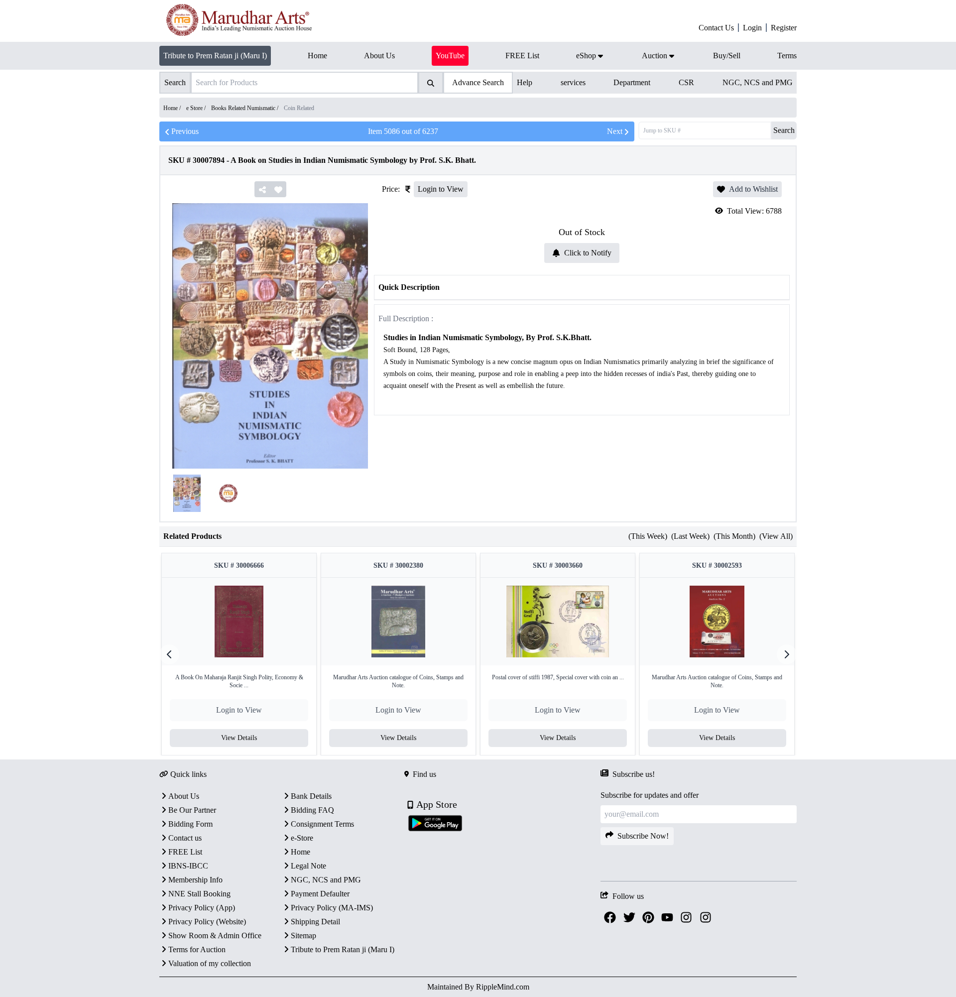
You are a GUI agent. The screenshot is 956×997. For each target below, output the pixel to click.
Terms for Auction (197, 949)
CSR (686, 82)
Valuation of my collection (209, 963)
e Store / (196, 108)
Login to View (441, 189)
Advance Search (478, 82)
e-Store (302, 838)
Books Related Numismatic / (245, 108)
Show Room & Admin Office (214, 935)
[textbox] (581, 368)
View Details (239, 738)
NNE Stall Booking (199, 893)
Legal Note (308, 866)
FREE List (185, 852)
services (573, 82)
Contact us (185, 838)
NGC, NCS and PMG (757, 82)
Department (631, 82)
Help (524, 82)
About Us (183, 796)
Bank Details (311, 796)
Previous (185, 131)
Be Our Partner (192, 810)
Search (784, 130)
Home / (172, 108)
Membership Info (195, 879)
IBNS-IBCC (188, 866)
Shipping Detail (315, 921)
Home (300, 852)
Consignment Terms (322, 824)
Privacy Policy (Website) (207, 921)
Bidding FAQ (312, 810)
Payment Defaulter (320, 893)
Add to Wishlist (753, 189)
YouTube (450, 55)
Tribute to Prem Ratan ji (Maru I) (215, 55)
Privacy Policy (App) (201, 907)
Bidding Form (190, 824)
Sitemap (303, 935)
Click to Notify (587, 253)
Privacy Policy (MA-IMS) (332, 907)
